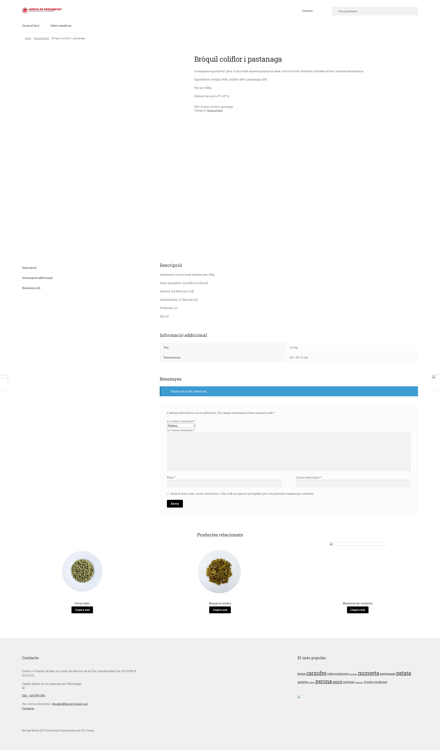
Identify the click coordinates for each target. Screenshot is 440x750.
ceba (330, 674)
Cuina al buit (30, 25)
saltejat (348, 682)
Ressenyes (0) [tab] (31, 288)
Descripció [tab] (29, 267)
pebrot (312, 682)
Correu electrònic (309, 477)
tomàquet (359, 682)
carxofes (316, 673)
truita (368, 682)
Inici (28, 38)
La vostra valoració (181, 421)
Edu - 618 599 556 (33, 695)
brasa (302, 674)
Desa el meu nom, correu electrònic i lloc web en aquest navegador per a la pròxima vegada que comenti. (242, 493)
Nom (171, 477)
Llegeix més (82, 609)
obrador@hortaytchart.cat (70, 704)
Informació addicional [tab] (37, 278)
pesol (337, 681)
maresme (353, 674)
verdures (380, 682)
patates (303, 682)
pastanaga (387, 674)
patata (403, 673)
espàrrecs (341, 674)
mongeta (368, 673)
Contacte (307, 10)
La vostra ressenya (181, 430)
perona (323, 681)
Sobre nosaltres (60, 25)
